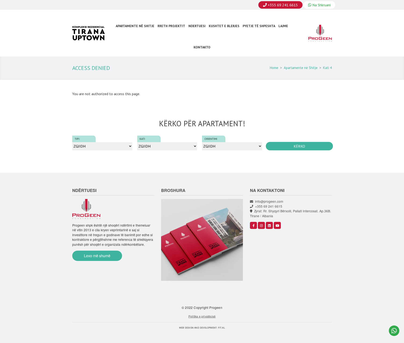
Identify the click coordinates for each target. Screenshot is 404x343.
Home (274, 67)
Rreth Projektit (171, 26)
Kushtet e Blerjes (224, 26)
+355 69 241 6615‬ (267, 206)
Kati (142, 139)
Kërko (299, 146)
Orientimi (210, 139)
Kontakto (202, 47)
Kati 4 (327, 67)
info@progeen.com (268, 201)
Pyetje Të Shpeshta (259, 26)
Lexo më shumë (97, 255)
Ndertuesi (197, 26)
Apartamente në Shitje (135, 26)
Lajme (283, 26)
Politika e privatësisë (202, 316)
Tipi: (77, 139)
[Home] (90, 33)
